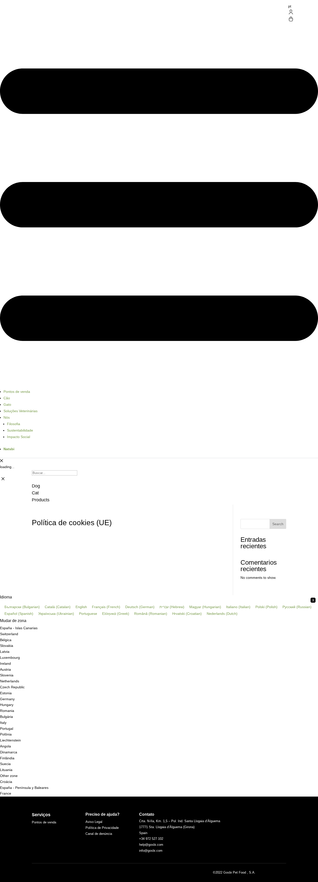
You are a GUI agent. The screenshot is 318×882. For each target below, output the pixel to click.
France (5, 793)
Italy (3, 723)
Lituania (6, 770)
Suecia (5, 764)
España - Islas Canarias (19, 628)
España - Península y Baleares (24, 788)
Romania (7, 711)
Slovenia (6, 675)
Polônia (6, 734)
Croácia (6, 782)
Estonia (6, 693)
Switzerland (9, 634)
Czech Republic (12, 687)
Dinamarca (8, 752)
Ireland (5, 663)
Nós (6, 417)
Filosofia (13, 424)
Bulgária (6, 717)
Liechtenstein (10, 740)
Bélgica (5, 640)
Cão (6, 398)
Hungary (6, 705)
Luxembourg (10, 658)
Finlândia (7, 758)
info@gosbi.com (150, 850)
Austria (5, 669)
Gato (7, 404)
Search (277, 524)
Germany (7, 699)
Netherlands (9, 681)
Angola (5, 746)
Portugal (6, 729)
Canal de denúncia (98, 834)
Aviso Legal (93, 822)
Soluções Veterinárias (20, 411)
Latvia (4, 652)
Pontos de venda (16, 392)
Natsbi (8, 449)
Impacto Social (18, 437)
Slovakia (6, 646)
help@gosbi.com (151, 844)
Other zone (9, 776)
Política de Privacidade (102, 828)
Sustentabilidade (20, 430)
